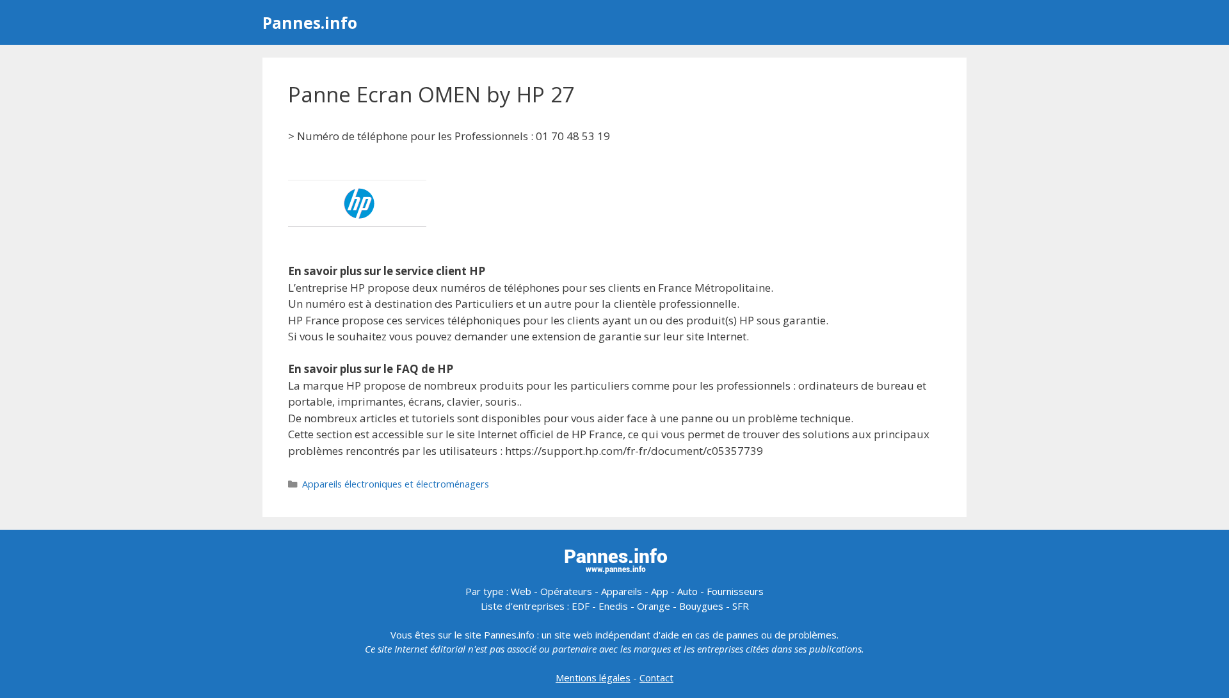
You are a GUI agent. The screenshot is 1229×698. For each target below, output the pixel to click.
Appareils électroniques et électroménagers (395, 484)
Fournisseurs (735, 591)
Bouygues (701, 605)
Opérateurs (566, 591)
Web (521, 591)
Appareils (621, 591)
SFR (740, 605)
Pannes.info (309, 22)
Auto (687, 591)
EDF (581, 605)
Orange (653, 605)
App (659, 591)
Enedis (613, 605)
